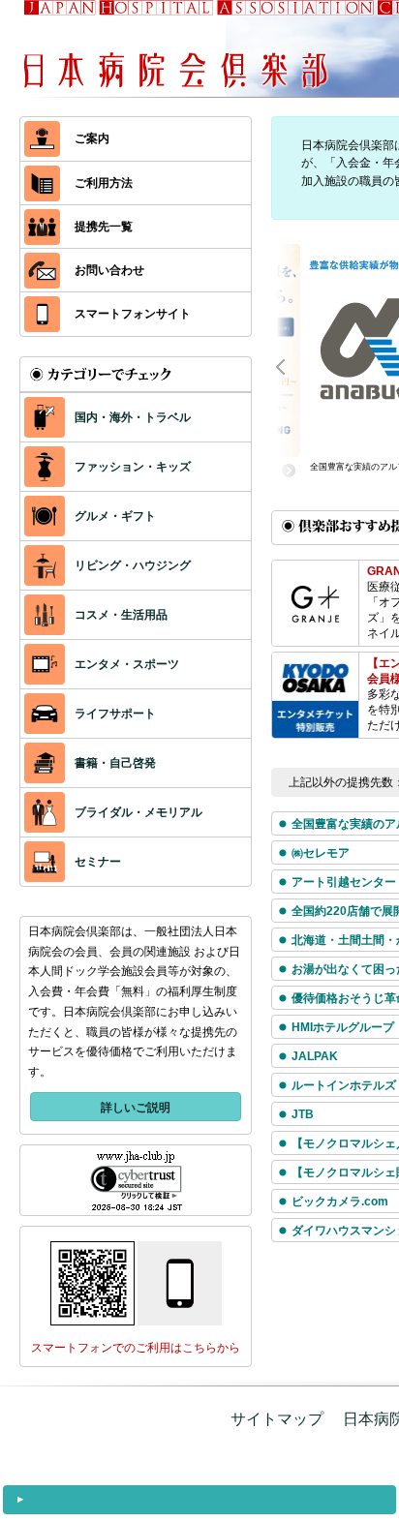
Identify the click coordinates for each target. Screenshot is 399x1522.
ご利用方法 (104, 183)
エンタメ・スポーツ (127, 664)
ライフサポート (115, 713)
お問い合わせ (109, 270)
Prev (290, 365)
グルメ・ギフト (115, 516)
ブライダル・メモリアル (138, 812)
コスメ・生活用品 (121, 615)
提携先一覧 (104, 226)
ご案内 (92, 138)
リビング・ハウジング (133, 565)
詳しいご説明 (135, 1107)
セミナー (98, 861)
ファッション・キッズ (133, 466)
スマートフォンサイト (133, 313)
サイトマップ (276, 1419)
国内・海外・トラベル (133, 417)
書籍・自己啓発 (115, 763)
